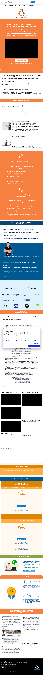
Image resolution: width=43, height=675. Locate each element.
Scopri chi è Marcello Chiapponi (22, 661)
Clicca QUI (17, 510)
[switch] (17, 340)
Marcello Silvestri (13, 671)
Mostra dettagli (36, 343)
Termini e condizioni (7, 669)
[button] (41, 2)
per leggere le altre (9, 386)
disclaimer (4, 667)
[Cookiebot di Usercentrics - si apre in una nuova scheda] (36, 328)
